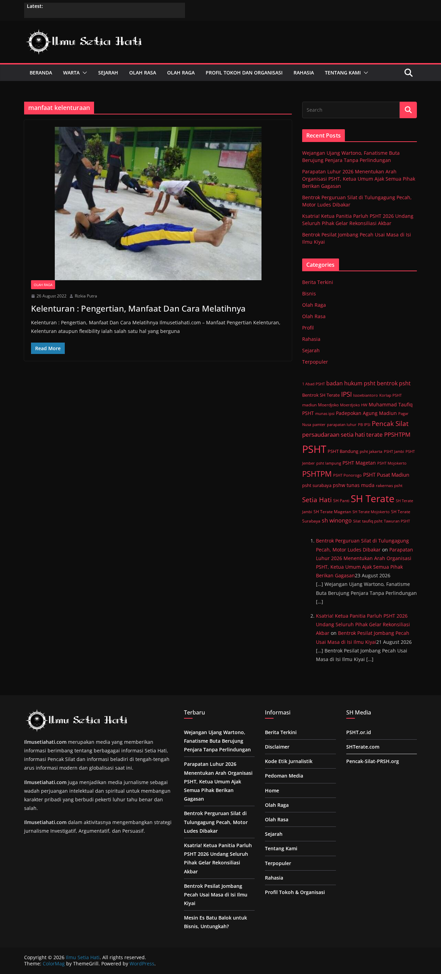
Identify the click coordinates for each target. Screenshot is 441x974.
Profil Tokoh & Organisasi (295, 892)
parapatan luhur (342, 424)
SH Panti (341, 500)
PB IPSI (364, 424)
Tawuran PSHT (397, 521)
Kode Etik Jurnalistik (288, 761)
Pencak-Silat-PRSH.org (372, 761)
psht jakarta (371, 451)
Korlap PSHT (390, 395)
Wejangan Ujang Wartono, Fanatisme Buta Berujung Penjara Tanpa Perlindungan (217, 741)
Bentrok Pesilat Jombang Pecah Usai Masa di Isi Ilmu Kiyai (215, 894)
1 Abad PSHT (313, 383)
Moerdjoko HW (353, 404)
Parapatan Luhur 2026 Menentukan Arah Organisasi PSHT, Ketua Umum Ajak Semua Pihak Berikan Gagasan (358, 178)
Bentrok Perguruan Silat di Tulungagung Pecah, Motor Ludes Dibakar (216, 822)
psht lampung (328, 463)
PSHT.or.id (358, 732)
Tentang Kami (343, 72)
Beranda (41, 72)
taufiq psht (372, 521)
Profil (308, 327)
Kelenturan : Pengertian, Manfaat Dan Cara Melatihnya (138, 308)
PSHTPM (317, 473)
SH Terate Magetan (332, 512)
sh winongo (337, 520)
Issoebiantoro (365, 395)
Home (272, 790)
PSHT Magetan (359, 462)
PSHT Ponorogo (347, 475)
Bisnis (309, 293)
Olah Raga (181, 72)
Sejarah (108, 72)
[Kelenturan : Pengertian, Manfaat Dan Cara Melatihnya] (158, 203)
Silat (357, 521)
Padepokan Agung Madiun (366, 413)
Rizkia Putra (86, 296)
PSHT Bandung (343, 451)
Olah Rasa (142, 72)
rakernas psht (389, 485)
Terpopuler (315, 361)
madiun (309, 404)
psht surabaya (316, 485)
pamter (319, 424)
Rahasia (304, 72)
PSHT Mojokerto (392, 463)
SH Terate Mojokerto (371, 511)
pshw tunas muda (354, 485)
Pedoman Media (285, 775)
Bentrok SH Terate (321, 395)
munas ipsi (325, 413)
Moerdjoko (328, 404)
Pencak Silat (390, 423)
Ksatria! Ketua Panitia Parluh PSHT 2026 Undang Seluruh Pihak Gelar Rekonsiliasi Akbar (363, 624)
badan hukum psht (351, 383)
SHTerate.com (362, 746)
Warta (71, 72)
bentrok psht (394, 383)
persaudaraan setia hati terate (342, 434)
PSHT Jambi (394, 451)
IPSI (346, 394)
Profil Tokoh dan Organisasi (244, 72)
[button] (83, 73)
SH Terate (372, 498)
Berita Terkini (317, 282)
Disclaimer (277, 746)
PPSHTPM (397, 434)
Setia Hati (317, 499)
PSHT (314, 449)
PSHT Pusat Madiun (386, 474)
